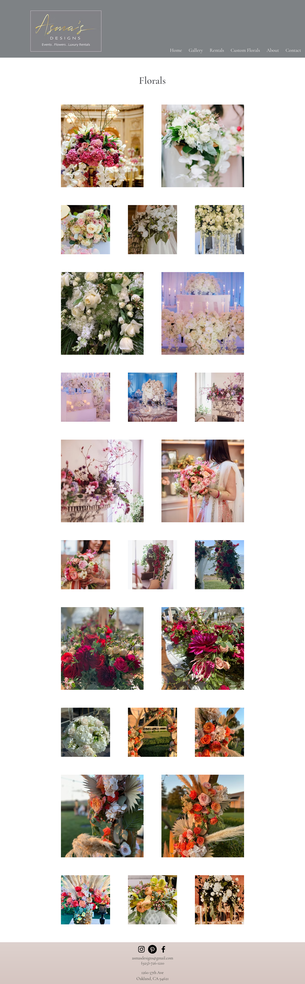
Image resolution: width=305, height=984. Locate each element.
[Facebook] (163, 949)
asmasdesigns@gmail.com (152, 958)
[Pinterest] (152, 949)
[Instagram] (141, 949)
